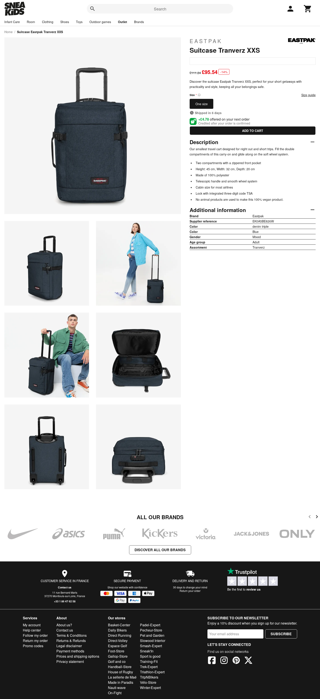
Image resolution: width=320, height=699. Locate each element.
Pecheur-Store (151, 630)
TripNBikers (149, 677)
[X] (248, 661)
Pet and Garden (152, 635)
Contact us (64, 587)
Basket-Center (119, 624)
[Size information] (199, 94)
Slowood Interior (152, 640)
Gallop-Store (118, 656)
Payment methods (70, 651)
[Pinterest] (236, 661)
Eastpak (206, 40)
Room (31, 22)
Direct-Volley (118, 640)
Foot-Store (116, 651)
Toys (79, 22)
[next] (317, 517)
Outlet (122, 22)
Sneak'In (146, 651)
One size (201, 104)
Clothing (47, 22)
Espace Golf (117, 645)
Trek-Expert (149, 666)
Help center (32, 630)
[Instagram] (224, 661)
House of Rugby (120, 671)
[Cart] (307, 8)
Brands (139, 22)
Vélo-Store (148, 682)
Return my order (35, 640)
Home (8, 32)
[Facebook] (211, 661)
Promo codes (33, 645)
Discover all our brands (160, 549)
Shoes (64, 22)
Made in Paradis (120, 682)
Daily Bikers (117, 630)
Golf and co (117, 661)
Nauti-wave (117, 687)
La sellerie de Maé (122, 677)
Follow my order (35, 635)
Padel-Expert (150, 624)
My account (31, 624)
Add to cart (252, 130)
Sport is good (150, 656)
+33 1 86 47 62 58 (65, 601)
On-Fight (114, 692)
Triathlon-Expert (152, 671)
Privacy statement (70, 661)
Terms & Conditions (71, 635)
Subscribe (281, 633)
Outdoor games (100, 22)
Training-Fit (149, 661)
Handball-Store (119, 666)
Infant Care (12, 22)
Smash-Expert (151, 645)
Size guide (308, 95)
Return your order (190, 591)
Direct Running (119, 635)
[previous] (310, 517)
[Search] (92, 8)
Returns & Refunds (71, 640)
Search (160, 9)
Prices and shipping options (77, 656)
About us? (64, 624)
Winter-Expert (150, 687)
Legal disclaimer (69, 645)
